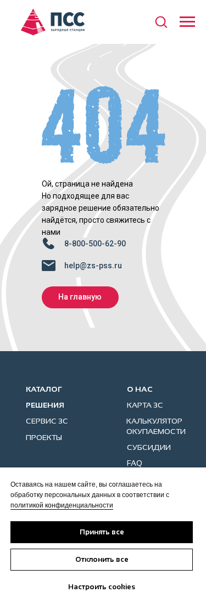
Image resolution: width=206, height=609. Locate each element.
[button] (161, 21)
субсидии (149, 447)
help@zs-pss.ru (93, 265)
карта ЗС (145, 405)
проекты (44, 437)
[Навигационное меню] (187, 21)
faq (134, 463)
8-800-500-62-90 (95, 243)
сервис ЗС (47, 420)
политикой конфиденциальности (61, 505)
